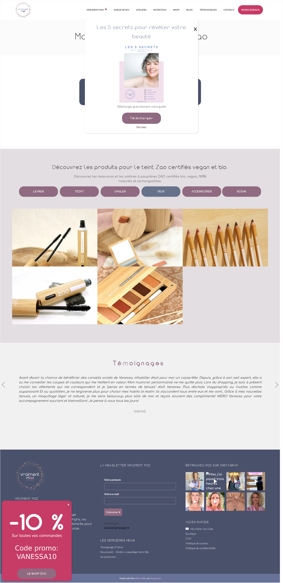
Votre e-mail (112, 494)
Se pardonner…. (109, 556)
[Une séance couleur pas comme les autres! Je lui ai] (195, 501)
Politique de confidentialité (201, 548)
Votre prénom (112, 479)
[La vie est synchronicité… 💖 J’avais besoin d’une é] (235, 501)
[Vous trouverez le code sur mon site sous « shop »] (256, 481)
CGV (188, 538)
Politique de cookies (197, 543)
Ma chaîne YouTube (201, 528)
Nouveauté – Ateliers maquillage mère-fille (124, 552)
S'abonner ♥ (113, 512)
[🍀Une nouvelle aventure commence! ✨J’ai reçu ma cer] (215, 501)
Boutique (191, 533)
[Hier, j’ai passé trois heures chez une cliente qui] (215, 481)
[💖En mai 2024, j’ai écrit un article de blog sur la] (195, 481)
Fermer (141, 127)
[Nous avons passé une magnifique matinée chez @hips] (235, 481)
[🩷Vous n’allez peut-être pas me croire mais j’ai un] (256, 501)
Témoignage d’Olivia (111, 547)
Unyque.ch (155, 578)
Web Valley (141, 578)
